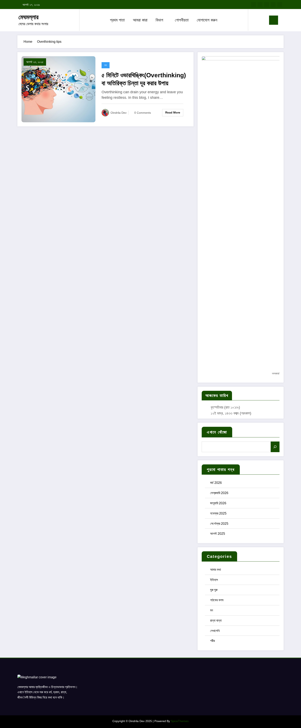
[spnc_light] (262, 20)
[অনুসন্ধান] (275, 447)
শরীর (212, 641)
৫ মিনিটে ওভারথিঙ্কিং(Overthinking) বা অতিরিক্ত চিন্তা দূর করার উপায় (144, 79)
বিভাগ (159, 20)
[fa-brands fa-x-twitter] (260, 4)
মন (105, 65)
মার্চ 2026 (216, 482)
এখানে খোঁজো (217, 432)
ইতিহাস (214, 580)
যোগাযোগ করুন (207, 20)
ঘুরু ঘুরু (213, 590)
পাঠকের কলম (216, 600)
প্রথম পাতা (117, 20)
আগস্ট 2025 (217, 533)
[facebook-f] (253, 4)
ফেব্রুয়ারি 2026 (219, 493)
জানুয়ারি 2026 (218, 503)
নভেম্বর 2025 (218, 513)
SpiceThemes (180, 721)
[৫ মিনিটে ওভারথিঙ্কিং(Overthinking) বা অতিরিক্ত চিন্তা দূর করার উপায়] (58, 89)
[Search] (255, 20)
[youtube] (279, 4)
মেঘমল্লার (28, 17)
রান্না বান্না (216, 620)
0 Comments (142, 112)
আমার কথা (215, 569)
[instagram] (273, 4)
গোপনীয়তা (182, 20)
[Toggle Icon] (273, 20)
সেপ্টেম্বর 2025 (219, 523)
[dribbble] (266, 4)
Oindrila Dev (119, 112)
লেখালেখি (215, 631)
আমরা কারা (140, 20)
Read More (172, 112)
